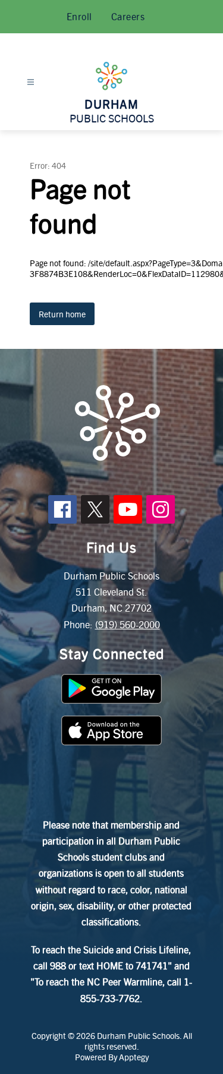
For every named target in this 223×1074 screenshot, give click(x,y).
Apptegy (134, 1056)
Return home (62, 313)
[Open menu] (30, 82)
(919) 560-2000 (127, 624)
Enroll (79, 16)
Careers (128, 16)
